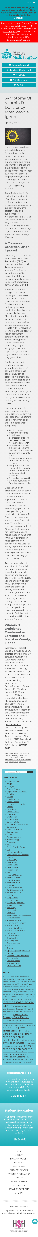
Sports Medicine (13, 943)
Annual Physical (13, 789)
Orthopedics (12, 910)
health (23, 758)
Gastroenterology (14, 852)
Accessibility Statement (19, 1206)
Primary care (12, 925)
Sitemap (19, 1193)
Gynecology (12, 860)
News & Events (19, 1181)
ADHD (9, 784)
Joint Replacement (15, 890)
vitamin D (22, 193)
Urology (10, 953)
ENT (9, 845)
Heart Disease (12, 867)
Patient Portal (20, 75)
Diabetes (10, 835)
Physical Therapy (14, 920)
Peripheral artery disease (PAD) (20, 915)
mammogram (12, 900)
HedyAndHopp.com (22, 1231)
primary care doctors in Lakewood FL (18, 1023)
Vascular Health (13, 961)
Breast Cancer (13, 802)
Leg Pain (10, 895)
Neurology (11, 908)
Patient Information (19, 1174)
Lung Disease (12, 898)
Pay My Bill (20, 85)
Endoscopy (11, 842)
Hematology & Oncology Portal (20, 70)
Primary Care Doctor (19, 756)
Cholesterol (12, 817)
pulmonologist (26, 1062)
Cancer (10, 807)
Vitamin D (22, 762)
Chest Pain (11, 814)
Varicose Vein (12, 958)
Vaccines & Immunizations (18, 956)
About (19, 1155)
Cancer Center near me (10, 984)
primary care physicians (9, 1052)
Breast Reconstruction (16, 804)
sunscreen (22, 538)
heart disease (12, 997)
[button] (35, 1221)
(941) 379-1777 (13, 724)
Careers (19, 1178)
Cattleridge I (9, 31)
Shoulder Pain (13, 938)
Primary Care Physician (16, 930)
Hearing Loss (12, 865)
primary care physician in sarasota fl (18, 1041)
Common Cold (13, 822)
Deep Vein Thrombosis (16, 830)
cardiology (9, 986)
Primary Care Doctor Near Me (16, 1020)
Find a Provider (19, 1159)
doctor (17, 758)
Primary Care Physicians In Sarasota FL (15, 1055)
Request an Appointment (20, 65)
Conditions (11, 827)
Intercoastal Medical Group (15, 760)
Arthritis (10, 794)
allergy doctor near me (19, 979)
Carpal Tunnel (13, 812)
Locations (19, 1185)
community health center (18, 824)
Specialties (19, 1166)
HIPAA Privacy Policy (19, 1189)
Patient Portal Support (20, 80)
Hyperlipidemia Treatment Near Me (20, 999)
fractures (23, 433)
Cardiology (11, 809)
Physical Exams (13, 918)
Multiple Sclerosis (14, 905)
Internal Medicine (14, 888)
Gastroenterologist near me (25, 994)
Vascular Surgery (14, 963)
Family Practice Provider (17, 847)
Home (19, 1151)
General (10, 857)
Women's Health (14, 966)
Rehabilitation (13, 936)
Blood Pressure (13, 799)
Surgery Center (19, 1170)
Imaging (10, 885)
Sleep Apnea (12, 941)
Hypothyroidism (13, 883)
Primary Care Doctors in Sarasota (14, 1025)
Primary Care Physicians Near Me (18, 1059)
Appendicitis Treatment (17, 792)
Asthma (10, 797)
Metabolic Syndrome (15, 903)
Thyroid (10, 948)
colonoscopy (7, 989)
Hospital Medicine (14, 875)
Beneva (26, 40)
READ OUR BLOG (20, 1096)
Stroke (10, 946)
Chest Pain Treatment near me (22, 986)
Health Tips (18, 753)
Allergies (10, 787)
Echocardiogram (14, 837)
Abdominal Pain (13, 782)
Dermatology (12, 832)
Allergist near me (14, 976)
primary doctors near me (11, 1062)
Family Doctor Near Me (20, 991)
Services (19, 1162)
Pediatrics (11, 913)
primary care (13, 762)
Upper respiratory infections (18, 951)
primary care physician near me (18, 1047)
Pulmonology (13, 933)
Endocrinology (13, 840)
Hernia (9, 872)
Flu (8, 850)
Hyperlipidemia (13, 877)
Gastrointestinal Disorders (17, 855)
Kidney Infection (14, 893)
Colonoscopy (12, 819)
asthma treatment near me (26, 981)
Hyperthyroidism (14, 880)
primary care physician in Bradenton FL (17, 1037)
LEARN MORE (19, 18)
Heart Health (12, 870)
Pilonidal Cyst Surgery (16, 923)
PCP (9, 1015)
